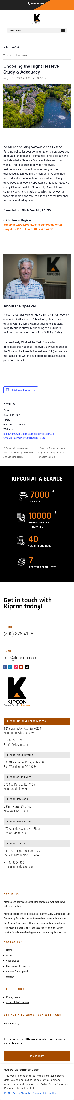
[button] (63, 33)
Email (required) (12, 1023)
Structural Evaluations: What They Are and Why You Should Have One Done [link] (52, 452)
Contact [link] (10, 976)
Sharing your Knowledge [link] (18, 966)
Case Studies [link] (12, 960)
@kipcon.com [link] (19, 744)
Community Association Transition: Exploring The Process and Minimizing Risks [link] (19, 452)
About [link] (9, 955)
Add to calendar (21, 390)
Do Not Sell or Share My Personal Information (30, 1093)
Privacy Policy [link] (13, 997)
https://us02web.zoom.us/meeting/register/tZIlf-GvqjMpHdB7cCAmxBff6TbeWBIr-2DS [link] (33, 227)
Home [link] (9, 949)
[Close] (70, 1067)
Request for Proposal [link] (17, 971)
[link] (37, 18)
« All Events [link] (11, 47)
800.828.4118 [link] (37, 3)
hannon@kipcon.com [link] (21, 866)
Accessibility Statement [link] (17, 1002)
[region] (37, 1082)
